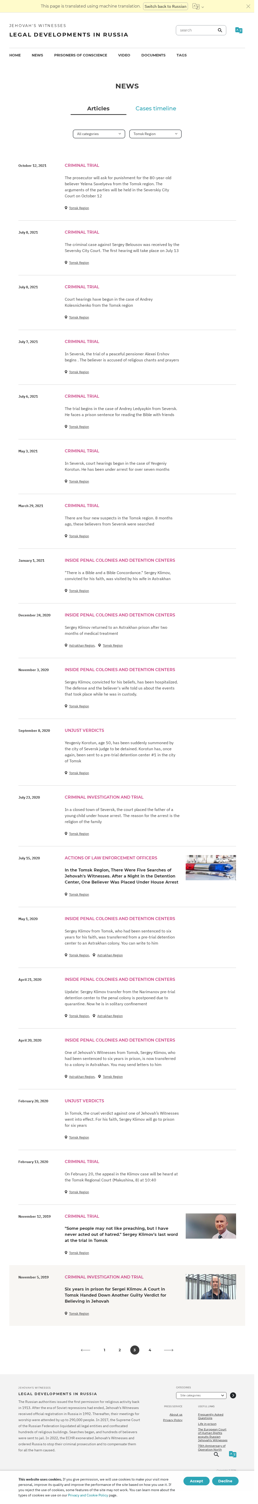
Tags (182, 55)
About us (176, 1414)
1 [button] (104, 1350)
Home (15, 55)
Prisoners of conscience (80, 55)
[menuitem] (15, 55)
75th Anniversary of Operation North (211, 1447)
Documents (153, 55)
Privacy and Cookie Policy (88, 1495)
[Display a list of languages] (198, 6)
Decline (225, 1481)
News (37, 55)
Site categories (190, 1395)
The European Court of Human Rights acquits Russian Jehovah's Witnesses (213, 1435)
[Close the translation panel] (248, 6)
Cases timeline (156, 109)
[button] (85, 1350)
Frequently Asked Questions (210, 1416)
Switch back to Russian (165, 6)
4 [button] (150, 1350)
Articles (98, 109)
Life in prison (207, 1424)
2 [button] (120, 1350)
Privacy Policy (172, 1420)
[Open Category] (233, 1395)
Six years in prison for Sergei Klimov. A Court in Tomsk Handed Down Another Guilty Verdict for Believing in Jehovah (115, 1295)
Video (124, 55)
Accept (196, 1481)
